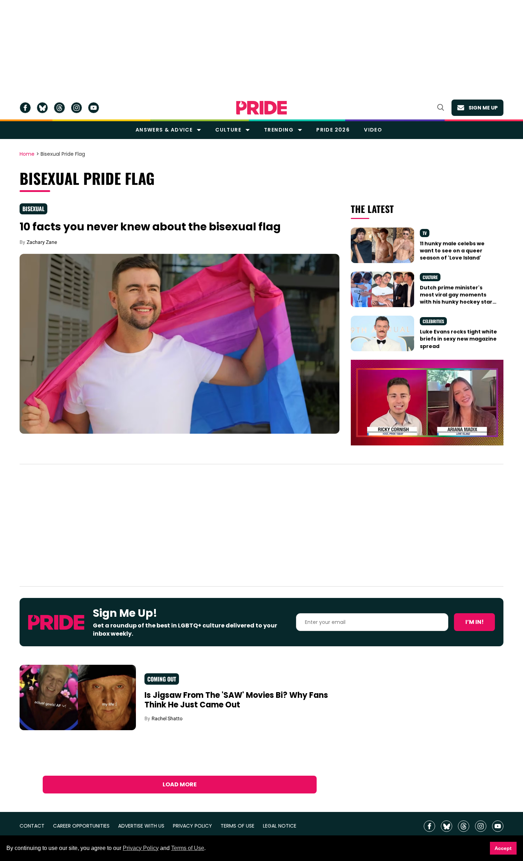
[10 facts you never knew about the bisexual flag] (179, 343)
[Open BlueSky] (42, 107)
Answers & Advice (164, 129)
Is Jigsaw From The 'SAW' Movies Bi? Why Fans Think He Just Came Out (236, 700)
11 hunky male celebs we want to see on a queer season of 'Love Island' (452, 251)
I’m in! (474, 622)
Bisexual (33, 208)
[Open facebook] (25, 107)
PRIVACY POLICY (192, 826)
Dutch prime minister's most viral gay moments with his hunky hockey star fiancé (456, 298)
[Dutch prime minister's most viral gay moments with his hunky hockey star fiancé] (382, 288)
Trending (279, 129)
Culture (228, 129)
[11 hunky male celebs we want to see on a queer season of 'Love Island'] (382, 244)
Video (373, 129)
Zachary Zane (42, 242)
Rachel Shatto (167, 718)
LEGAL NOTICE (279, 826)
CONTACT (32, 826)
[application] (427, 402)
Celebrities (433, 321)
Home (27, 154)
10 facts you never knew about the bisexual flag (150, 226)
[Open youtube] (93, 107)
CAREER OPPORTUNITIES (81, 826)
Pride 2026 (333, 129)
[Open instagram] (76, 107)
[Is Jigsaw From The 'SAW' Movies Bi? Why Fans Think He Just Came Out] (78, 697)
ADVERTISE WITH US (141, 826)
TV (425, 233)
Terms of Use (187, 848)
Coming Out (161, 679)
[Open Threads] (59, 107)
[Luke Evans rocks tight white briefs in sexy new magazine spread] (382, 333)
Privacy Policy (141, 848)
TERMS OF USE (237, 826)
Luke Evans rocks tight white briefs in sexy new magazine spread (458, 339)
